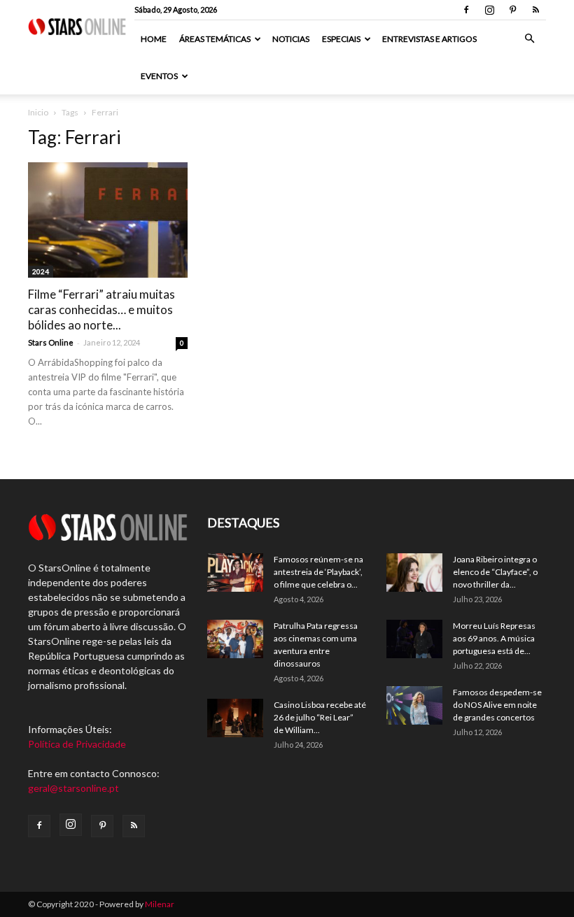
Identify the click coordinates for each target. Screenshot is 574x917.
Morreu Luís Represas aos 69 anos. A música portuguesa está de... (494, 638)
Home (154, 39)
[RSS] (535, 10)
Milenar (159, 904)
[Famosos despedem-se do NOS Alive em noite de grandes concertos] (414, 705)
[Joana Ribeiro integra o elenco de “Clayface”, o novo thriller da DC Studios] (414, 572)
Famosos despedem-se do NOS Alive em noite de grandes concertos (497, 705)
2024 (40, 271)
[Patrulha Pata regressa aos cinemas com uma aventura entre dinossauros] (235, 639)
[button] (529, 38)
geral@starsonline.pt (73, 788)
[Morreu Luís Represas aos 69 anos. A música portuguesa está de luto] (414, 639)
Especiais (341, 39)
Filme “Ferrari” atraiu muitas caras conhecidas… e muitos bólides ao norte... (101, 309)
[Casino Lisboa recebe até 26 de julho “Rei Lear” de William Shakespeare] (235, 718)
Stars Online (51, 342)
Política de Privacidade (77, 744)
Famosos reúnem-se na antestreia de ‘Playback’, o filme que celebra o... (318, 572)
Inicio (38, 112)
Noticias (290, 39)
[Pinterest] (512, 10)
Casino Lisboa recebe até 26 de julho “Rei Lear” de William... (320, 717)
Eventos (159, 76)
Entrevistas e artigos (429, 39)
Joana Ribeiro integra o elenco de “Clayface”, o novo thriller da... (495, 572)
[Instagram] (489, 10)
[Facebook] (466, 10)
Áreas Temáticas (215, 39)
